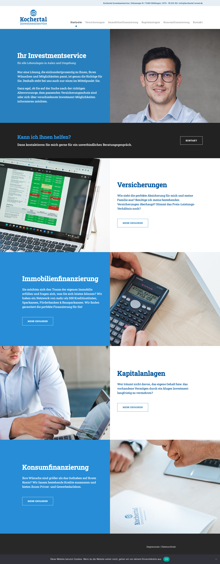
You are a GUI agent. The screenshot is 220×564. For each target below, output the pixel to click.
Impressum (153, 546)
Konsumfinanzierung (176, 22)
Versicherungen (95, 22)
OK (166, 559)
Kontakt (198, 22)
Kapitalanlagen (151, 22)
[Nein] (216, 559)
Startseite (76, 22)
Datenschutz (168, 546)
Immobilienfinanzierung (123, 22)
